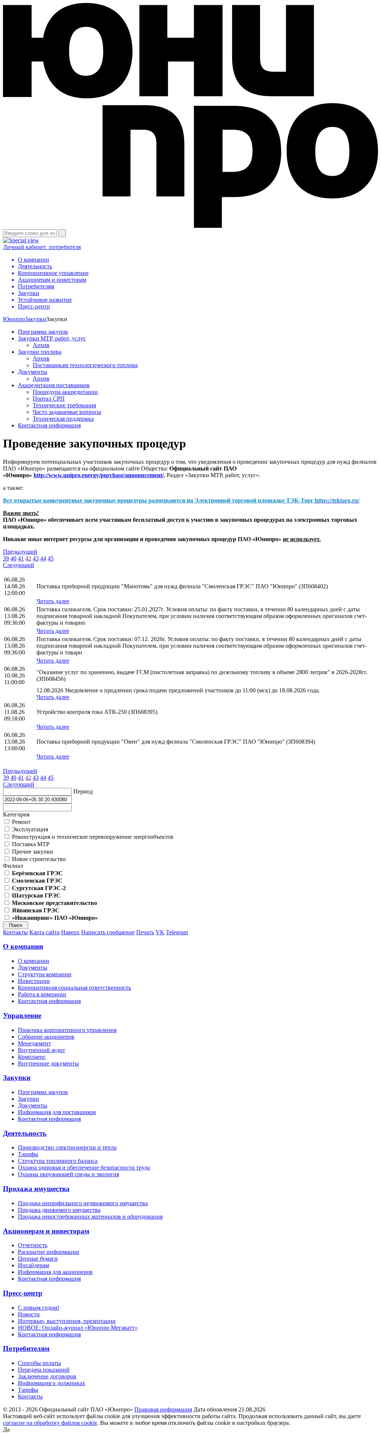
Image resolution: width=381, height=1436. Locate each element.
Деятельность (25, 1133)
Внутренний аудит (41, 1050)
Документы (32, 372)
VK (160, 932)
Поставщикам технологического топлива (85, 365)
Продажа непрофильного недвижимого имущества (83, 1203)
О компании (23, 946)
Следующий (18, 565)
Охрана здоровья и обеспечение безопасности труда (84, 1167)
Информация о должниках (51, 1383)
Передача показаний (44, 1370)
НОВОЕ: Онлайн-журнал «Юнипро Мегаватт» (78, 1328)
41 (21, 558)
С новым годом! (38, 1307)
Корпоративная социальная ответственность (74, 987)
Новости (29, 1314)
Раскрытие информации (48, 1252)
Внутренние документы (48, 1063)
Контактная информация (49, 425)
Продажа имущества (36, 1189)
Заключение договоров (47, 1376)
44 (43, 558)
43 (36, 558)
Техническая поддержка (63, 418)
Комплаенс (32, 1057)
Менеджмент (34, 1043)
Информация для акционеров (55, 1272)
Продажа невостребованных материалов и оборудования (90, 1216)
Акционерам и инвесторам (46, 1231)
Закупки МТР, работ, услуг (52, 338)
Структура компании (44, 974)
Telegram (177, 932)
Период (83, 791)
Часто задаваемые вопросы (67, 412)
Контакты (15, 932)
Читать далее (52, 601)
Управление (22, 1015)
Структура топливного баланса (57, 1161)
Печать (145, 932)
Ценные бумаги (38, 1258)
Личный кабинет (42, 247)
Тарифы (28, 1154)
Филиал (13, 866)
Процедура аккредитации (65, 392)
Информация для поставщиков (57, 1112)
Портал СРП (49, 398)
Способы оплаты (39, 1363)
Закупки (35, 319)
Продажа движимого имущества (59, 1210)
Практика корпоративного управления (67, 1030)
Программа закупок (43, 332)
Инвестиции (34, 981)
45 (51, 558)
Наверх (70, 932)
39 (6, 558)
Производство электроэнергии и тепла (67, 1147)
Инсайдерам (33, 1265)
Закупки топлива (39, 352)
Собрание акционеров (46, 1037)
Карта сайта (44, 932)
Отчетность (32, 1245)
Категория (16, 814)
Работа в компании (42, 994)
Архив (41, 345)
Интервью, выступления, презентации (67, 1321)
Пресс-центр (22, 1293)
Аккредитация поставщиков (54, 385)
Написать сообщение (108, 932)
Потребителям (26, 1348)
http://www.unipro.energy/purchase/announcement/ (98, 475)
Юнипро (14, 319)
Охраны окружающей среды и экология (68, 1174)
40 (13, 558)
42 (28, 558)
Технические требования (64, 405)
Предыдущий (20, 552)
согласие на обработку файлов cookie (50, 1423)
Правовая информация (163, 1409)
